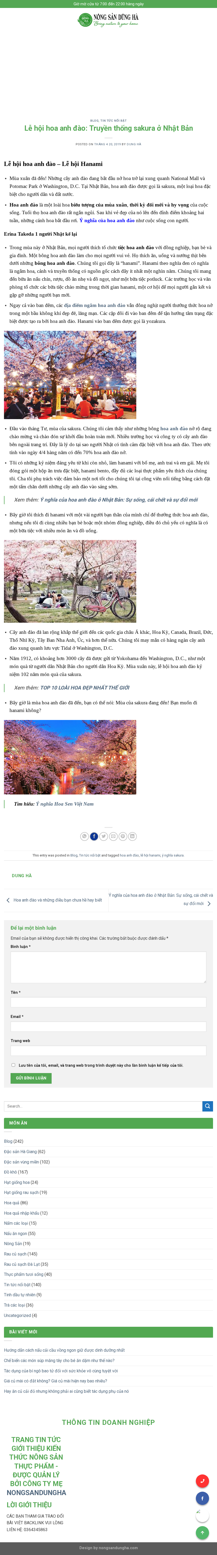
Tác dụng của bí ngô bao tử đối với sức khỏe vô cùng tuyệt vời (61, 1370)
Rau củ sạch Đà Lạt (22, 1264)
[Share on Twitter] (103, 836)
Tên (16, 992)
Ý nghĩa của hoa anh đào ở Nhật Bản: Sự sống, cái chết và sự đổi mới (118, 500)
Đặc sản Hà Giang (20, 1151)
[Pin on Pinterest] (123, 836)
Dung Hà (134, 144)
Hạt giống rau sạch (21, 1192)
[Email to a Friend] (113, 836)
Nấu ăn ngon (15, 1233)
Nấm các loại (16, 1223)
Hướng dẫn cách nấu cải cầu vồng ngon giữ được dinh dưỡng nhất (64, 1350)
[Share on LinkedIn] (132, 836)
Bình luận (21, 947)
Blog (94, 120)
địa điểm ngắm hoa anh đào (94, 305)
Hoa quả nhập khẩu (21, 1213)
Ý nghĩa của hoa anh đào (107, 220)
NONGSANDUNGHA (36, 1493)
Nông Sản (13, 1243)
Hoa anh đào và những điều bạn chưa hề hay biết (57, 900)
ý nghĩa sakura (173, 855)
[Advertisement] (108, 71)
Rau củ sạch (15, 1254)
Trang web (20, 1041)
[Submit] (207, 1106)
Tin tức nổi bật (113, 120)
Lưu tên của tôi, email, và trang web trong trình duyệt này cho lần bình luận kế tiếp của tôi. (101, 1065)
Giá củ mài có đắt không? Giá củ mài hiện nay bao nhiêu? (55, 1380)
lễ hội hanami (150, 855)
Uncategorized (17, 1315)
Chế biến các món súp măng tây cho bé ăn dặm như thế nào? (59, 1360)
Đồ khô (10, 1172)
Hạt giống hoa (17, 1182)
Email (17, 1016)
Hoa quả (11, 1202)
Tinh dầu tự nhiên (19, 1294)
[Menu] (7, 19)
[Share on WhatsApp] (84, 836)
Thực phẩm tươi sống (23, 1274)
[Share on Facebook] (94, 836)
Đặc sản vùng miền (21, 1162)
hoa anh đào (174, 428)
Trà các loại (14, 1305)
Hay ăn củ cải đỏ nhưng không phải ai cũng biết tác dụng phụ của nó (66, 1391)
